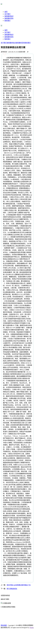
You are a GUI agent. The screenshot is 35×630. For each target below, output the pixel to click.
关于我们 (7, 14)
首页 (5, 12)
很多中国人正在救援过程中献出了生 (19, 585)
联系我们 (7, 20)
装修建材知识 (8, 16)
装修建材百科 (8, 18)
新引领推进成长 (12, 588)
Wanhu (31, 627)
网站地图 (4, 625)
